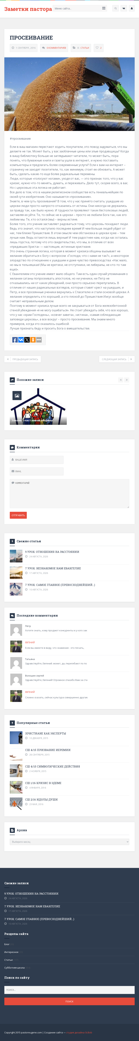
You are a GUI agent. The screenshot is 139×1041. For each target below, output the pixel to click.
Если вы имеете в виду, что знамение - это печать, (54, 647)
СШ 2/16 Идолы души (41, 799)
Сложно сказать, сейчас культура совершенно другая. (56, 697)
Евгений (30, 642)
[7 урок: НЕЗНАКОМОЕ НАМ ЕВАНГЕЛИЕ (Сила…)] (16, 572)
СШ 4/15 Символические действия (52, 766)
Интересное (11, 952)
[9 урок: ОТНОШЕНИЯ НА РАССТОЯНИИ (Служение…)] (16, 556)
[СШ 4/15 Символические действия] (16, 770)
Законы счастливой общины (32, 420)
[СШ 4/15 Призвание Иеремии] (16, 754)
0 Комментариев (56, 47)
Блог (6, 944)
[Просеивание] (69, 94)
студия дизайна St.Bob (79, 1032)
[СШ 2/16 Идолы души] (16, 803)
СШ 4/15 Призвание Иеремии (48, 750)
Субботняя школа (14, 967)
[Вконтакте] (124, 8)
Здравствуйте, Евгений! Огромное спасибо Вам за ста (56, 680)
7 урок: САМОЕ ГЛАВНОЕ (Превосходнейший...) (60, 585)
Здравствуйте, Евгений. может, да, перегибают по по (56, 663)
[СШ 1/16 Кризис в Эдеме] (16, 787)
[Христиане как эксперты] (16, 737)
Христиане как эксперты (45, 733)
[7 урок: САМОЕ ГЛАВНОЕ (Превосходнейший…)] (16, 589)
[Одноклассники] (132, 8)
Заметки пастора (28, 8)
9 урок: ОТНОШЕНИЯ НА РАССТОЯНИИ (52, 552)
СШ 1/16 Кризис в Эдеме (43, 783)
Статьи (85, 47)
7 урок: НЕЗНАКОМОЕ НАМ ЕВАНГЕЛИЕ (53, 568)
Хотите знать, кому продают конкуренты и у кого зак (56, 630)
